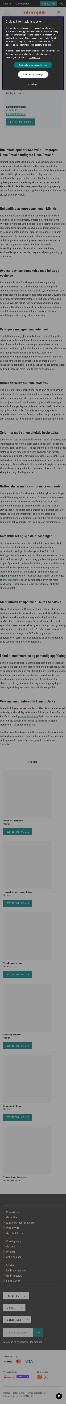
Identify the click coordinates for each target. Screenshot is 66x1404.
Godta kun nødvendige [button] (33, 74)
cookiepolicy (34, 57)
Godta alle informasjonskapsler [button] (33, 64)
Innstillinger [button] (33, 84)
